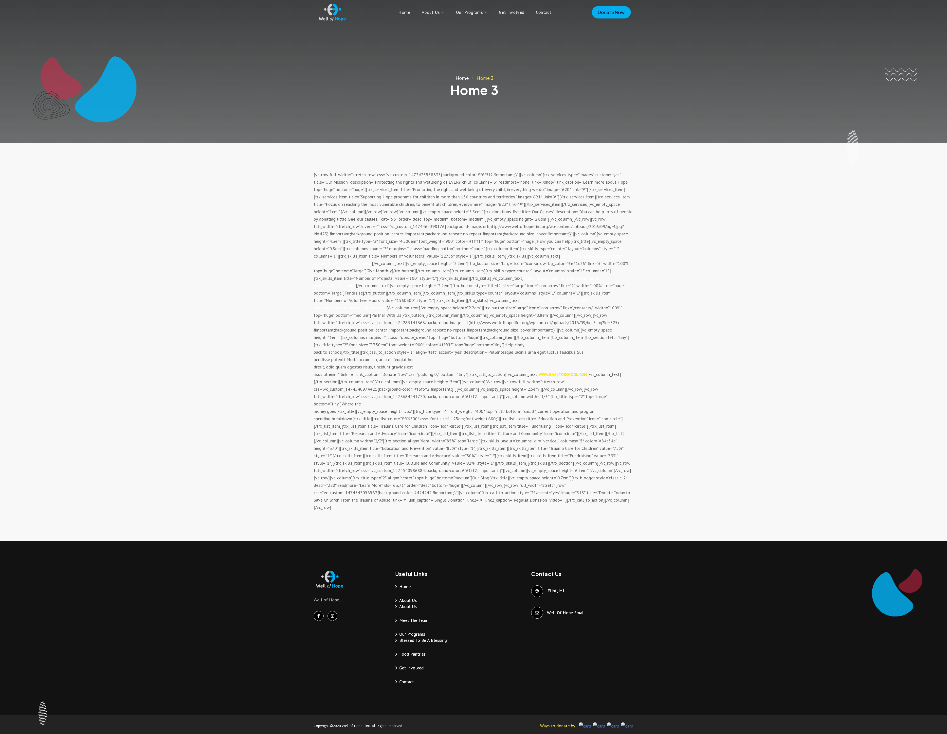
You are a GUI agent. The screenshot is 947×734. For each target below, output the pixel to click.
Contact (543, 12)
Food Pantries (412, 654)
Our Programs (469, 12)
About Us (431, 12)
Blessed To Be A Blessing (423, 640)
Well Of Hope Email (566, 612)
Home (404, 12)
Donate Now (611, 12)
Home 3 (485, 78)
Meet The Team (413, 620)
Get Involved (511, 12)
